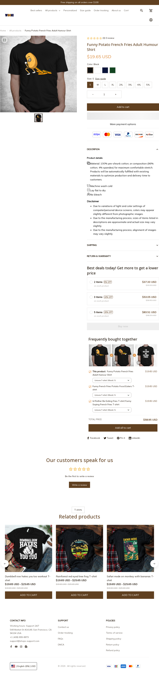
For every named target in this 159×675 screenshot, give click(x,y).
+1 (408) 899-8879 (19, 637)
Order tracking (65, 632)
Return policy (112, 644)
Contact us (63, 627)
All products (15, 30)
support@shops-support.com (24, 641)
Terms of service (114, 632)
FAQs (60, 638)
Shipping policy (113, 638)
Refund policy (113, 650)
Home (3, 30)
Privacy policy (113, 627)
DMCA (61, 644)
